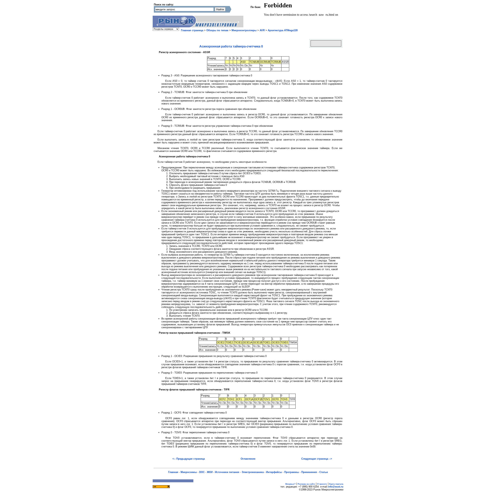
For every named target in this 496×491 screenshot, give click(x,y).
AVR (262, 30)
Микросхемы (189, 472)
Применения (309, 472)
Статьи (323, 472)
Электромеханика (253, 472)
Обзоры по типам (217, 30)
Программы (291, 472)
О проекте (322, 484)
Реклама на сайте (306, 484)
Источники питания (227, 472)
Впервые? (290, 484)
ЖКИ (210, 472)
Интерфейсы (274, 472)
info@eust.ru (335, 486)
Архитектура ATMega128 (283, 30)
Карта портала (336, 484)
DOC (202, 472)
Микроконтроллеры (244, 30)
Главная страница (192, 30)
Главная (173, 472)
